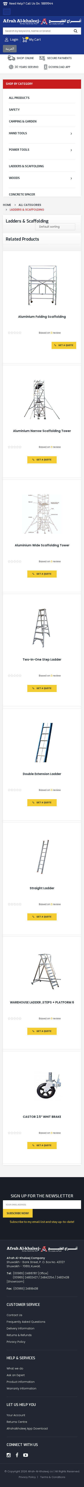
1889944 (47, 3)
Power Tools (19, 149)
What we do (15, 1368)
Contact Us (14, 1315)
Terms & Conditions (52, 1477)
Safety (14, 109)
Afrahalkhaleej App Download (27, 1428)
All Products (19, 97)
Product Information (21, 1382)
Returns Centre (17, 1422)
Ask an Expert (16, 1375)
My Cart (35, 39)
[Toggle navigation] (7, 11)
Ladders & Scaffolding (26, 166)
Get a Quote (65, 345)
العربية (9, 48)
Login (14, 39)
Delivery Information (20, 1328)
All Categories (30, 205)
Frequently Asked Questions (26, 1322)
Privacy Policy (16, 1342)
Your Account (16, 1415)
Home (7, 205)
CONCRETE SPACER (22, 194)
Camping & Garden (23, 121)
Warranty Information (21, 1388)
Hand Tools (18, 133)
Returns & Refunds (19, 1335)
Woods (14, 178)
